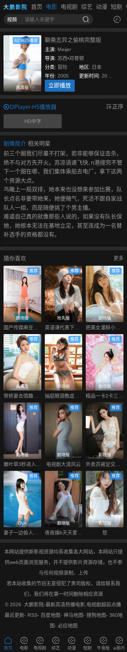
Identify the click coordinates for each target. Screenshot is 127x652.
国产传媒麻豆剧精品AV (22, 327)
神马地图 (73, 615)
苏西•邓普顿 (71, 58)
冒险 (62, 67)
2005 (63, 76)
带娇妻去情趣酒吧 (22, 396)
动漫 (101, 7)
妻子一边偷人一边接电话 (22, 532)
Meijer (64, 49)
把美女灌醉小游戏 (104, 327)
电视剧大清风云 (63, 464)
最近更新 (14, 615)
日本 (97, 67)
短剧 (116, 7)
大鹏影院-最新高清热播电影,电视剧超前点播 (72, 604)
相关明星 (39, 144)
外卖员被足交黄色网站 (104, 464)
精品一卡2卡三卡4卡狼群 (104, 396)
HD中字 (32, 121)
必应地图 (68, 625)
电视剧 (69, 7)
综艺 (86, 7)
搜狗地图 (96, 615)
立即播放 (59, 85)
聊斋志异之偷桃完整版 (73, 40)
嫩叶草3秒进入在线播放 (22, 464)
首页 (36, 7)
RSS (32, 615)
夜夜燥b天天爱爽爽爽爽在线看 (64, 532)
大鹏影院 (16, 7)
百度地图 (50, 615)
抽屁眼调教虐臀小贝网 (64, 396)
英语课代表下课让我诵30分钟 (64, 327)
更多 (118, 258)
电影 (51, 7)
